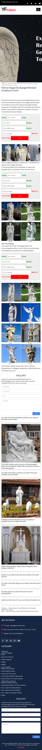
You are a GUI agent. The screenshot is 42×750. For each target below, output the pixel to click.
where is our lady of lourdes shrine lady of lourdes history (20, 576)
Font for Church (7, 657)
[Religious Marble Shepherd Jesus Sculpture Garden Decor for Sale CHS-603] (21, 498)
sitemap (21, 747)
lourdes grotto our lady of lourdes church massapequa (17, 592)
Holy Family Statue (8, 671)
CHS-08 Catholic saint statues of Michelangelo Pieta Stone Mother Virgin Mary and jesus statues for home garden (20, 466)
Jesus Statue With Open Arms (12, 676)
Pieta (3, 695)
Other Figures (6, 659)
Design (10, 83)
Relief (3, 664)
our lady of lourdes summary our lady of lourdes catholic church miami (19, 474)
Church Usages (6, 653)
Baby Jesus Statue (8, 668)
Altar (3, 654)
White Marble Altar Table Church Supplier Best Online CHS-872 (19, 567)
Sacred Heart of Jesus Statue (12, 678)
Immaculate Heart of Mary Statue (13, 685)
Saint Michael (18, 83)
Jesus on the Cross (8, 673)
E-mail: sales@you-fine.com (14, 625)
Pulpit (3, 662)
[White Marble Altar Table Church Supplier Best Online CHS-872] (21, 545)
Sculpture (8, 10)
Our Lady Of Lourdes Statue (11, 693)
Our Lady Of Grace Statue (10, 690)
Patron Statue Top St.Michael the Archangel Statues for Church (18, 608)
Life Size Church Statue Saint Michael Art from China (22, 611)
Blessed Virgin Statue (9, 682)
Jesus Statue (6, 667)
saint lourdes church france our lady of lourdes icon (21, 600)
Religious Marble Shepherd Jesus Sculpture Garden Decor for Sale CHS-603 (18, 520)
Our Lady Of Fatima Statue (11, 688)
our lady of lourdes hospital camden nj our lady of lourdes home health (20, 418)
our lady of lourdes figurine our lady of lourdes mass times (21, 584)
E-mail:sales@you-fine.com (9, 2)
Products (4, 651)
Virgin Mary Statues (8, 681)
